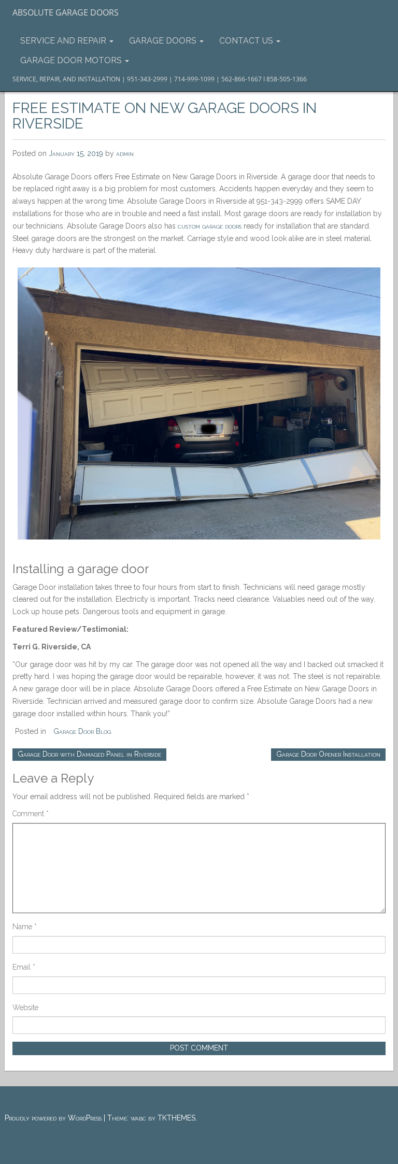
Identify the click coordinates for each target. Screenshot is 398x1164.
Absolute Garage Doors (65, 12)
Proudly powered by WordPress (53, 1118)
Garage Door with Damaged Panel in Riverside (89, 754)
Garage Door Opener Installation (328, 754)
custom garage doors (209, 226)
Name (24, 926)
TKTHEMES (176, 1118)
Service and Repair (64, 41)
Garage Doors (163, 41)
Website (25, 1007)
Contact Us (247, 41)
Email (23, 967)
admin (125, 153)
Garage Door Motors (72, 60)
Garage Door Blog (82, 731)
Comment (30, 814)
